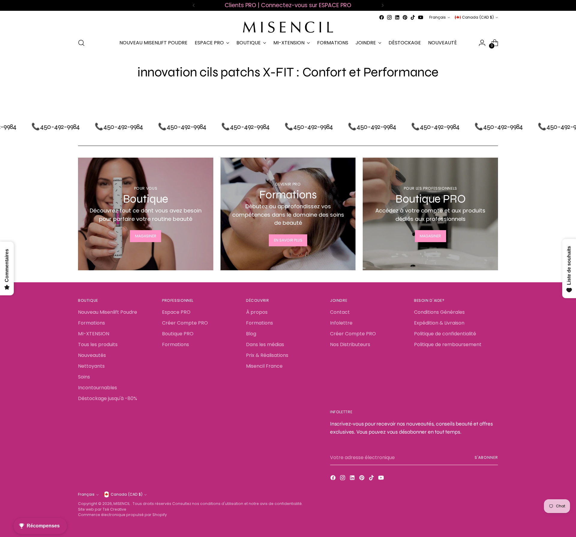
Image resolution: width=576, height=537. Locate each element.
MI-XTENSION (93, 333)
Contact (340, 312)
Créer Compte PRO (185, 322)
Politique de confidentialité (445, 333)
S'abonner (486, 457)
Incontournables (97, 387)
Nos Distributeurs (350, 344)
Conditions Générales (439, 312)
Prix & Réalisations (267, 355)
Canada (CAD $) (478, 17)
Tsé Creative (114, 509)
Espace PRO (176, 312)
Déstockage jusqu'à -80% (107, 398)
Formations (91, 322)
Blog (251, 333)
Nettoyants (91, 366)
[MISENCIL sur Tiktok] (413, 17)
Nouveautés (92, 355)
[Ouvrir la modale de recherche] (81, 43)
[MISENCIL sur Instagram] (389, 17)
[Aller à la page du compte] (482, 43)
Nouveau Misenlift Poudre (107, 312)
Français (437, 17)
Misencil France (264, 366)
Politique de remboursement (448, 344)
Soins (84, 376)
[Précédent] (193, 5)
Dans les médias (265, 344)
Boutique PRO (178, 333)
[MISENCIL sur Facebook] (381, 17)
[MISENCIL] (288, 27)
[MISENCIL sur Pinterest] (405, 17)
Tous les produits (98, 344)
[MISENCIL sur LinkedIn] (397, 17)
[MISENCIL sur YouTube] (420, 17)
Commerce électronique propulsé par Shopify (122, 514)
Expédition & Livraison (439, 322)
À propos (257, 312)
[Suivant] (382, 5)
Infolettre (341, 322)
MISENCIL (122, 503)
